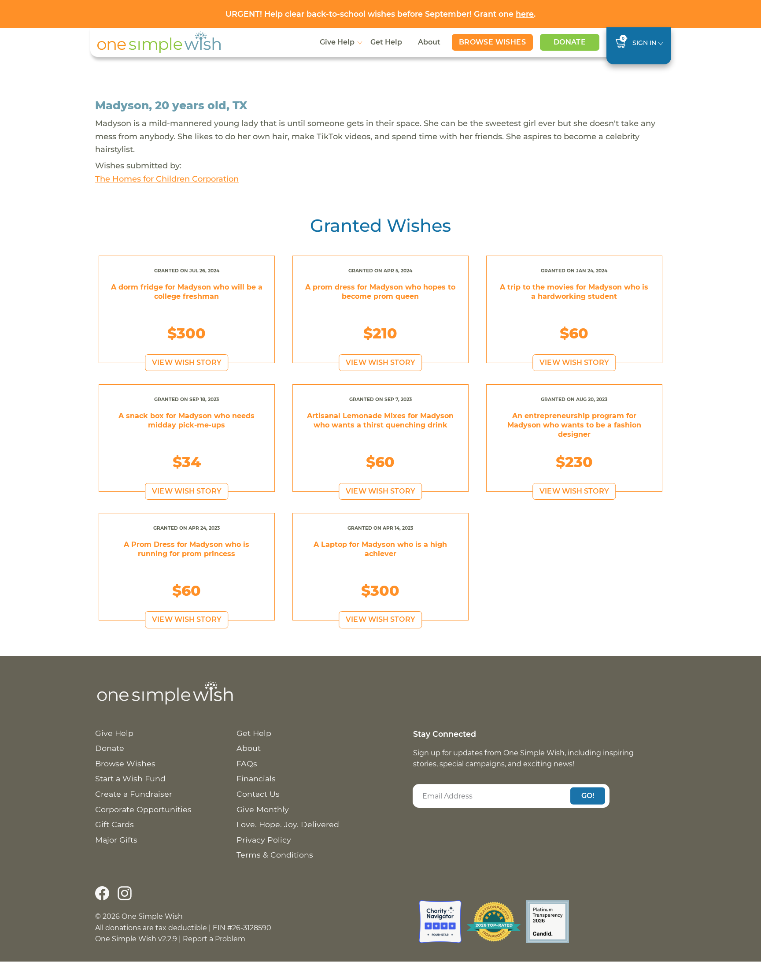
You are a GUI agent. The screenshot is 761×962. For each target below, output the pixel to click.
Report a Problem (214, 939)
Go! (588, 795)
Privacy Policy (263, 839)
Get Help (386, 42)
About (429, 42)
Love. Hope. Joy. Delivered (287, 824)
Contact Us (258, 794)
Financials (256, 778)
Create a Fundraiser (133, 794)
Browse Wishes (492, 42)
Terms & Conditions (274, 854)
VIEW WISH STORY (187, 362)
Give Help (337, 42)
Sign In (644, 43)
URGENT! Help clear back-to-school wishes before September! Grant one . (380, 14)
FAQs (246, 763)
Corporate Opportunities (143, 809)
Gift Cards (114, 824)
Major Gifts (116, 839)
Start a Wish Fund (130, 778)
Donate (570, 42)
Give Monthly (262, 809)
